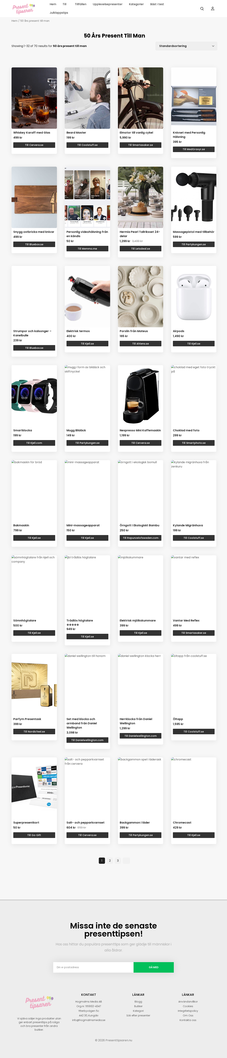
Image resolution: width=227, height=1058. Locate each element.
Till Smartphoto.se (194, 443)
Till (64, 4)
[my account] (212, 8)
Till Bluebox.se (34, 244)
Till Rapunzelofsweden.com (140, 538)
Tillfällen (80, 4)
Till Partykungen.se (194, 244)
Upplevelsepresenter (108, 4)
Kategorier (136, 4)
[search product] (202, 8)
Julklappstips (59, 13)
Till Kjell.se (87, 343)
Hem (53, 4)
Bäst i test (157, 4)
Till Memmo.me (87, 248)
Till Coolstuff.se (87, 145)
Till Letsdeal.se (140, 248)
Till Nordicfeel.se (34, 731)
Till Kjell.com (34, 443)
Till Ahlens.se (140, 343)
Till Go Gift (34, 835)
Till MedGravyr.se (194, 149)
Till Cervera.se (34, 145)
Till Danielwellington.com (87, 740)
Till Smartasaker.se (140, 145)
